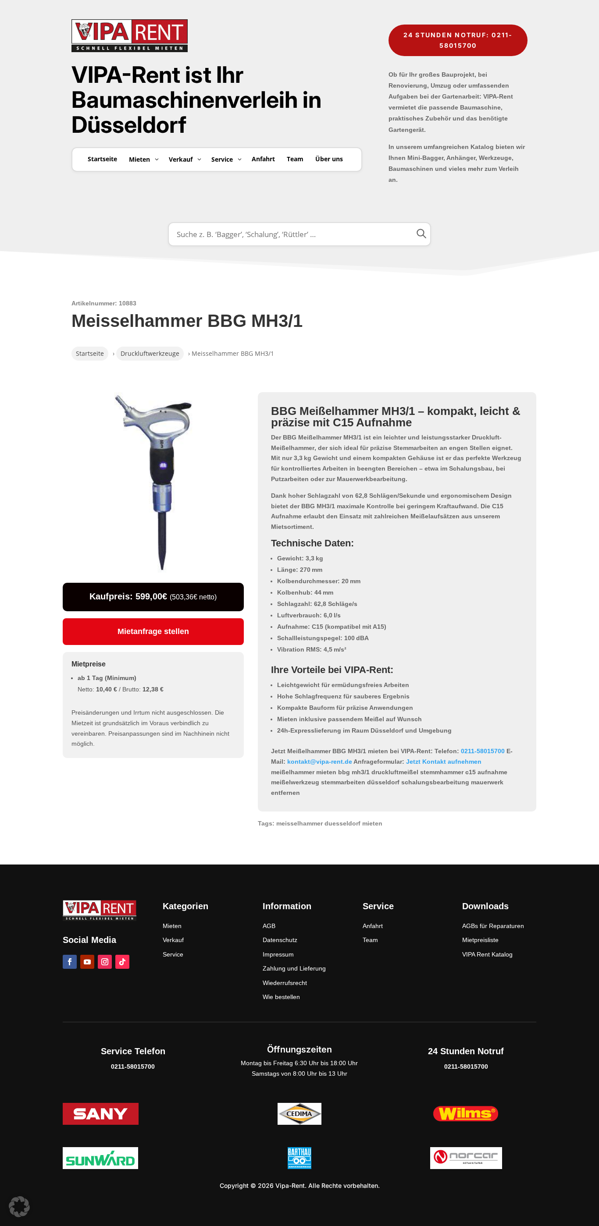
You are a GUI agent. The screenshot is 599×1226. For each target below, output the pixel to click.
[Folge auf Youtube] (87, 962)
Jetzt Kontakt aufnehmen (443, 761)
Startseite (90, 353)
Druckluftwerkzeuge (150, 353)
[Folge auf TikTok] (122, 962)
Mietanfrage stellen (153, 631)
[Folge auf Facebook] (70, 962)
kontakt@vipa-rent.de (319, 761)
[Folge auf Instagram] (105, 962)
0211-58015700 (483, 751)
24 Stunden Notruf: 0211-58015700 (458, 40)
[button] (19, 1206)
